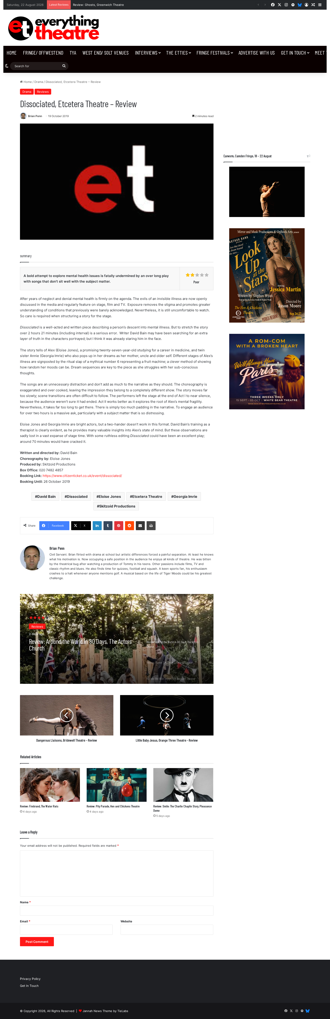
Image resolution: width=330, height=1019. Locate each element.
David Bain (46, 496)
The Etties (177, 52)
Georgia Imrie (185, 496)
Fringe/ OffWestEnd (43, 52)
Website (126, 921)
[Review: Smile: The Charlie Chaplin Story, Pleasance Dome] (183, 785)
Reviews (43, 91)
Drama (38, 82)
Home (12, 52)
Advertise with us (256, 52)
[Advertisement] (267, 111)
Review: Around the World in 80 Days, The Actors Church (80, 644)
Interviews (146, 52)
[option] (116, 639)
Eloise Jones (110, 496)
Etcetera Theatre (147, 496)
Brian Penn (35, 116)
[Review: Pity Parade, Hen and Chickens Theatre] (117, 785)
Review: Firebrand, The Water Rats (39, 806)
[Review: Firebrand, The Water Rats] (50, 785)
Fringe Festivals (213, 52)
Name (25, 902)
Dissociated (77, 496)
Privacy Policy (30, 979)
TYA (73, 52)
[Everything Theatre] (55, 28)
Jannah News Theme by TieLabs (105, 1011)
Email (25, 921)
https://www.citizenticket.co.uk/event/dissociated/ (82, 476)
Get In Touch (293, 52)
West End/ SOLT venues (105, 52)
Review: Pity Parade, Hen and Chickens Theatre (113, 806)
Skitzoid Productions (117, 506)
